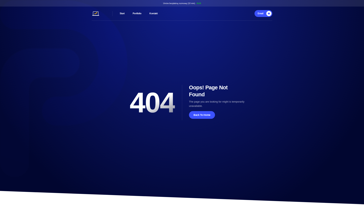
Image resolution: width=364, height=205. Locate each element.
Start (122, 13)
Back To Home (202, 115)
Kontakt (153, 13)
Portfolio (137, 13)
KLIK (199, 3)
